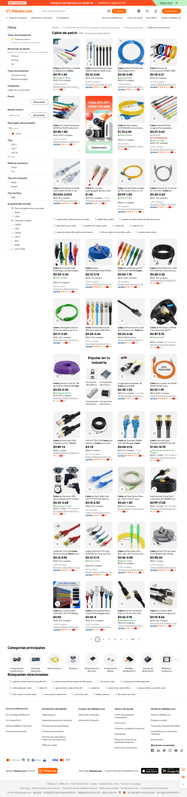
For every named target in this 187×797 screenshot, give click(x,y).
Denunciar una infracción (126, 747)
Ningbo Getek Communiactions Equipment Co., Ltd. (66, 87)
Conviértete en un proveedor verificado (164, 732)
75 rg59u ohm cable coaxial (95, 226)
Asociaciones (157, 739)
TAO (116, 784)
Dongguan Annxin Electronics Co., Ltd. (98, 200)
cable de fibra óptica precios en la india (73, 219)
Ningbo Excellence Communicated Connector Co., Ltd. (131, 396)
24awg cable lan (102, 694)
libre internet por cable (66, 226)
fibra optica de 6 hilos (126, 694)
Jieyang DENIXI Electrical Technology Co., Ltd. (163, 84)
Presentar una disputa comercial (129, 728)
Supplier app (95, 771)
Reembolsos (120, 734)
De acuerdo (39, 102)
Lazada (93, 784)
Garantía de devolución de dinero (57, 720)
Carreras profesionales (16, 731)
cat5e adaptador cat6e (22, 688)
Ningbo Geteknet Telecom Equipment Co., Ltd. (66, 141)
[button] (108, 11)
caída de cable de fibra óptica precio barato (75, 232)
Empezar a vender (159, 720)
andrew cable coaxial (147, 232)
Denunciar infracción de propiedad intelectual (125, 740)
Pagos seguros (49, 715)
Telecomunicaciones (133, 27)
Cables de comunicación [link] (158, 27)
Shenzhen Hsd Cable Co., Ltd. (98, 84)
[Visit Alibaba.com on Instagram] (170, 750)
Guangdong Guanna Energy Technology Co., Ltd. (66, 340)
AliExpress (52, 784)
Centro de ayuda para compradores (124, 716)
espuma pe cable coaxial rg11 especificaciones (141, 219)
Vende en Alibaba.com (161, 715)
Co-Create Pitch (13, 720)
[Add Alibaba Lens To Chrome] (48, 771)
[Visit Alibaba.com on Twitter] (164, 750)
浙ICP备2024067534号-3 (168, 792)
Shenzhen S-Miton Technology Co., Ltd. (163, 204)
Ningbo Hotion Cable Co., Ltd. (98, 572)
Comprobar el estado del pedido (165, 726)
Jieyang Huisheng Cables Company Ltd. (131, 340)
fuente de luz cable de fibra (119, 688)
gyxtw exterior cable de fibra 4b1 (69, 688)
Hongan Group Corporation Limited (66, 200)
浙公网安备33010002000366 (141, 792)
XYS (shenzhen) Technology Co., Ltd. (98, 627)
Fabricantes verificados (88, 715)
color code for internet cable (24, 694)
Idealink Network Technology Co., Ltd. (66, 627)
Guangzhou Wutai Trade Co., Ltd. (66, 289)
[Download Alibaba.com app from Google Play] (171, 771)
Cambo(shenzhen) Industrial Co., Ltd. (163, 396)
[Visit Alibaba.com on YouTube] (176, 750)
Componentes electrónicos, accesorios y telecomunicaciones (91, 27)
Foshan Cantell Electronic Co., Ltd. (98, 512)
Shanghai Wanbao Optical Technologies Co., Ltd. (98, 457)
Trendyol (125, 784)
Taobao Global (105, 784)
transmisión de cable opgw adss (136, 682)
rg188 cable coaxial (105, 219)
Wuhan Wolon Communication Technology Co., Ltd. (131, 509)
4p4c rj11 (43, 688)
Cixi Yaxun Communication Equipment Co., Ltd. (131, 209)
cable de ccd (137, 226)
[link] (183, 769)
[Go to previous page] (91, 639)
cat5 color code (81, 694)
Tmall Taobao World (79, 784)
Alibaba (55, 27)
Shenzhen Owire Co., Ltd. (129, 453)
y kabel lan (95, 688)
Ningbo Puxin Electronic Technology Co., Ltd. (131, 284)
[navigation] (28, 333)
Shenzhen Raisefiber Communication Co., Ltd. (131, 146)
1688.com (63, 784)
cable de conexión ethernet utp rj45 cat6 (29, 682)
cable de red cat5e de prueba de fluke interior (73, 682)
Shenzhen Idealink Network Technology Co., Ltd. (66, 398)
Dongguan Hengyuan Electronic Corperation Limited (66, 511)
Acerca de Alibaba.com (17, 708)
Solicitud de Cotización (88, 720)
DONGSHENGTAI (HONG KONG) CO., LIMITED (163, 280)
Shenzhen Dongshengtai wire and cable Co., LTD (163, 345)
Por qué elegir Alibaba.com (18, 715)
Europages (136, 784)
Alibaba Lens (20, 771)
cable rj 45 (119, 226)
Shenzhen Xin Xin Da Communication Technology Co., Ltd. (131, 87)
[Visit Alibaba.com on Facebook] (152, 750)
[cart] (148, 11)
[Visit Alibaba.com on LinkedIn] (158, 750)
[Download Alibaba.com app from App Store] (150, 771)
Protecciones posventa (52, 731)
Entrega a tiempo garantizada (55, 726)
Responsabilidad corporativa (19, 726)
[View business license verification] (119, 792)
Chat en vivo (120, 723)
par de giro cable (108, 682)
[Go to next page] (138, 639)
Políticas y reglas (49, 745)
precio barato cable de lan (55, 694)
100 (132, 639)
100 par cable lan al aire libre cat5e (115, 232)
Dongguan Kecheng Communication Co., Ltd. (163, 149)
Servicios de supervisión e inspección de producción (54, 738)
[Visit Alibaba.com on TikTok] (181, 750)
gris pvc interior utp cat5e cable (152, 688)
